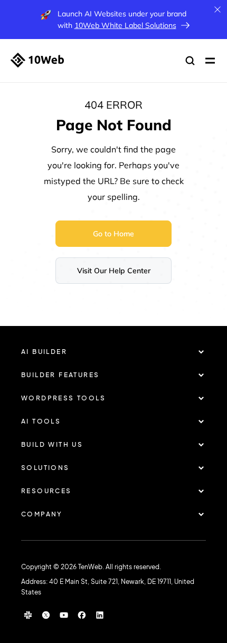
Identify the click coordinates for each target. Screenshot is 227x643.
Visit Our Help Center (113, 270)
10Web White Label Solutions (125, 25)
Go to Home (113, 233)
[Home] (37, 60)
